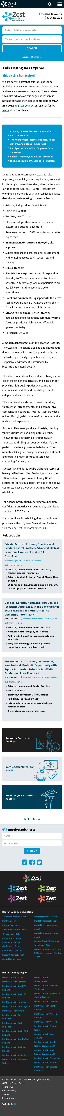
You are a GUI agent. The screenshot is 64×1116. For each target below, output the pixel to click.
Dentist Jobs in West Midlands (12, 1017)
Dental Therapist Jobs (45, 920)
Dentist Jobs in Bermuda (46, 1062)
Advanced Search (31, 56)
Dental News (8, 1098)
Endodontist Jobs (11, 950)
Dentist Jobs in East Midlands (12, 1025)
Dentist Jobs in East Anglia (15, 1006)
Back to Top (30, 819)
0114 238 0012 (54, 17)
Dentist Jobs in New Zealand (44, 1036)
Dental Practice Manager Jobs (46, 927)
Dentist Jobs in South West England (15, 1041)
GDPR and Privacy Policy (13, 1083)
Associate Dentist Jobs (13, 916)
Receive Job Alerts (51, 14)
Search (32, 48)
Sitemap (6, 1094)
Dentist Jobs (8, 920)
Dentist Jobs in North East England (15, 1033)
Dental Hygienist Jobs (45, 916)
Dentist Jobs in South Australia (44, 1007)
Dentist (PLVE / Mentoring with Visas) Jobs (46, 943)
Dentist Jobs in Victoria (45, 1021)
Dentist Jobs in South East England (15, 988)
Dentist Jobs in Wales (12, 977)
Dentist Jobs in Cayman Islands (45, 1068)
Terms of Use (8, 1086)
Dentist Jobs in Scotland (14, 981)
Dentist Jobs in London (13, 1002)
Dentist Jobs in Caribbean (46, 1058)
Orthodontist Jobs (11, 933)
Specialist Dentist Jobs (13, 929)
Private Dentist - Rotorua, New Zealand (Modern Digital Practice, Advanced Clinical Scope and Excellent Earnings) (32, 548)
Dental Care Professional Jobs (46, 935)
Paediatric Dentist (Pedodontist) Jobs (11, 944)
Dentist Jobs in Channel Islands (45, 1028)
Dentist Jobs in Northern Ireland (14, 1049)
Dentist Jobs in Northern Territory (46, 987)
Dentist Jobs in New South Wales (15, 1061)
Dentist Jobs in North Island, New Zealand (44, 1052)
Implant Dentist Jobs (12, 954)
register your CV (24, 105)
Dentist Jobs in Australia (14, 1055)
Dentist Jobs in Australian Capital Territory (47, 995)
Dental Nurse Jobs (11, 959)
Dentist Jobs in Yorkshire (14, 1010)
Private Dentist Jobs (12, 925)
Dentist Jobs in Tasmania (46, 1001)
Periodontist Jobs (11, 938)
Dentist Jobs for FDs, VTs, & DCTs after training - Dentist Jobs (48, 953)
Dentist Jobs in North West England (15, 996)
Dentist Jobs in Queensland (41, 979)
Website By (9, 1103)
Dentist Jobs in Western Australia (45, 1015)
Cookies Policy (9, 1090)
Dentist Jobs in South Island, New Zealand (44, 1044)
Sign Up (32, 850)
